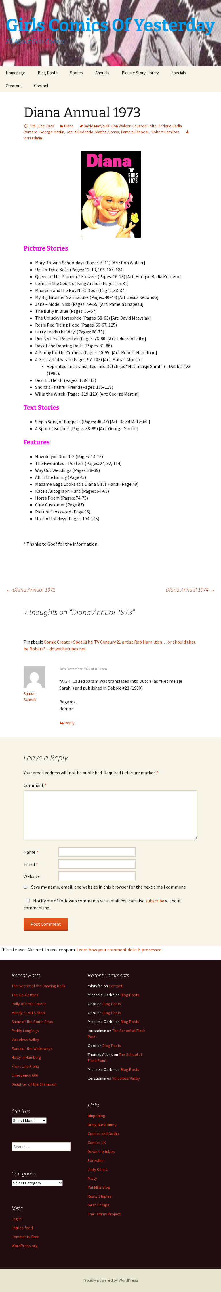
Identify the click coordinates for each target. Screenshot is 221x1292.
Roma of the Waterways (32, 1048)
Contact (41, 85)
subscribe (155, 901)
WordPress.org (25, 1245)
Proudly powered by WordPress (110, 1280)
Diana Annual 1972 (30, 589)
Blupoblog (96, 1115)
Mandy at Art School (29, 1012)
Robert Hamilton (165, 131)
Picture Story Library (140, 72)
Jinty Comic (98, 1169)
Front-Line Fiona (25, 1066)
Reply (70, 722)
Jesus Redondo (79, 131)
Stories (76, 72)
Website (32, 876)
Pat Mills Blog (99, 1187)
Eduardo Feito (144, 125)
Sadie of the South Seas (32, 1021)
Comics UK (97, 1142)
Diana (68, 125)
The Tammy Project (104, 1214)
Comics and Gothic (104, 1133)
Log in (17, 1218)
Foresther (96, 1160)
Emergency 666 (25, 1075)
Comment (35, 785)
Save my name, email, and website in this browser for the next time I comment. (108, 887)
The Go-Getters (25, 994)
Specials (178, 72)
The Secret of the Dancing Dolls (38, 986)
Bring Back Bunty (102, 1124)
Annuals (102, 72)
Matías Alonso (107, 131)
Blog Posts (48, 72)
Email (31, 864)
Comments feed (25, 1236)
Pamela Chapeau (135, 131)
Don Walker (120, 125)
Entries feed (22, 1227)
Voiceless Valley (25, 1039)
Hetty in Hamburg (26, 1057)
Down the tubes (101, 1151)
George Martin (51, 131)
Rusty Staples (100, 1196)
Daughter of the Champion (34, 1084)
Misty (92, 1178)
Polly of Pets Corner (29, 1003)
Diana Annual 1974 (190, 589)
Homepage (15, 72)
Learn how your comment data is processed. (119, 950)
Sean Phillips (98, 1205)
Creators (14, 85)
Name (31, 852)
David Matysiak (96, 125)
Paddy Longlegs (25, 1030)
